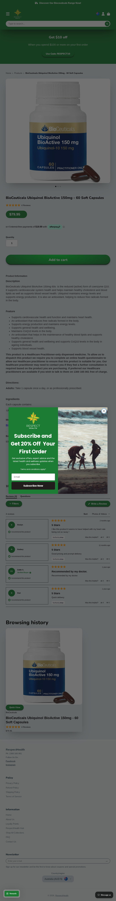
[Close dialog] (103, 410)
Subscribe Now (33, 485)
